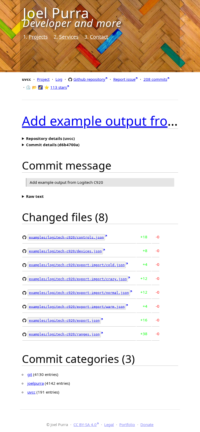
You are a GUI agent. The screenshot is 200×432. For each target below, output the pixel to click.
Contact (99, 36)
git (29, 374)
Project (43, 79)
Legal (109, 424)
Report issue (124, 79)
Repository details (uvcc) (50, 138)
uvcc (31, 392)
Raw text (35, 196)
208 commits (155, 79)
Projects (38, 36)
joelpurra (35, 383)
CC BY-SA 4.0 (85, 424)
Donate (146, 424)
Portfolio (127, 424)
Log (58, 79)
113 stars (58, 87)
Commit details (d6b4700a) (52, 144)
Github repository (89, 79)
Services (68, 36)
